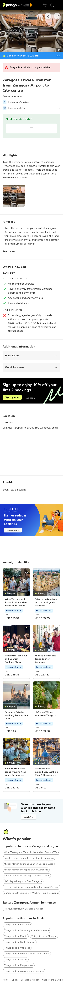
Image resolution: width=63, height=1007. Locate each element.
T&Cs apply (29, 398)
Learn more (12, 530)
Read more (9, 251)
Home (6, 979)
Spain (15, 979)
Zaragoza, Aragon (12, 96)
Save (27, 816)
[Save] (26, 572)
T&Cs (58, 56)
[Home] (18, 5)
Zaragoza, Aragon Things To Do (37, 979)
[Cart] (45, 5)
